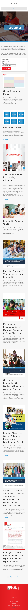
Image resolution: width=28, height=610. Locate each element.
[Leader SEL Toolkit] (14, 117)
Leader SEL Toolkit (12, 127)
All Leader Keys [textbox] (6, 61)
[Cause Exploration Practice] (14, 81)
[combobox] (9, 62)
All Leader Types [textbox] (7, 65)
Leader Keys (5, 59)
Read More (5, 106)
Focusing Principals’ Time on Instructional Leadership (13, 274)
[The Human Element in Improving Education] (14, 157)
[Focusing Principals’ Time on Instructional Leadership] (14, 254)
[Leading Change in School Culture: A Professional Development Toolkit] (14, 417)
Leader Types (5, 63)
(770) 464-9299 (14, 597)
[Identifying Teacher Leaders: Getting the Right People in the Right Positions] (14, 535)
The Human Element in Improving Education (13, 177)
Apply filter (7, 69)
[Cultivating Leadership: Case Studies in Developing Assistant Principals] (14, 363)
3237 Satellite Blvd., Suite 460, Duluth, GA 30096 (14, 600)
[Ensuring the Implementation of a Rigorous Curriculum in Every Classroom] (14, 307)
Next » (18, 576)
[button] (13, 593)
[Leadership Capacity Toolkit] (14, 211)
